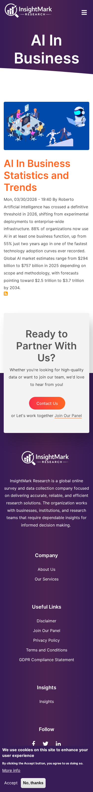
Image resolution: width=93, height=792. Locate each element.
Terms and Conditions (46, 649)
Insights (46, 701)
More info (11, 770)
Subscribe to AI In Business (6, 294)
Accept (11, 782)
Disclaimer (46, 620)
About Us (46, 569)
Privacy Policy (46, 640)
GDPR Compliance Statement (46, 659)
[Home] (28, 10)
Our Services (47, 579)
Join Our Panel (68, 415)
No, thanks (33, 783)
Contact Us (47, 403)
